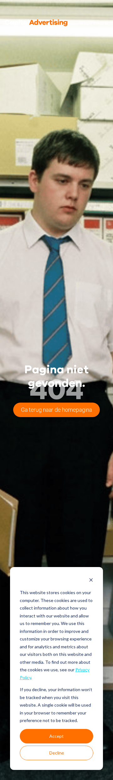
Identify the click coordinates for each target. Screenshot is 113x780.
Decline (56, 752)
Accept (56, 736)
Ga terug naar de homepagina (56, 409)
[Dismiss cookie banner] (91, 581)
